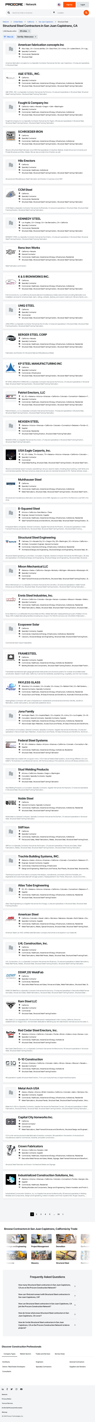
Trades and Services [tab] (43, 1354)
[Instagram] (16, 1389)
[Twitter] (12, 1389)
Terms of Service (7, 1403)
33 (58, 1214)
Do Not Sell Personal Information (12, 1408)
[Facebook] (7, 1389)
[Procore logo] (14, 4)
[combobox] (70, 13)
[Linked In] (3, 1389)
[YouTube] (21, 1389)
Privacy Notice (6, 1399)
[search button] (86, 12)
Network (31, 4)
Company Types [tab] (9, 1354)
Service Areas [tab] (60, 1354)
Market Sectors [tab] (25, 1354)
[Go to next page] (63, 1214)
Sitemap (4, 1412)
